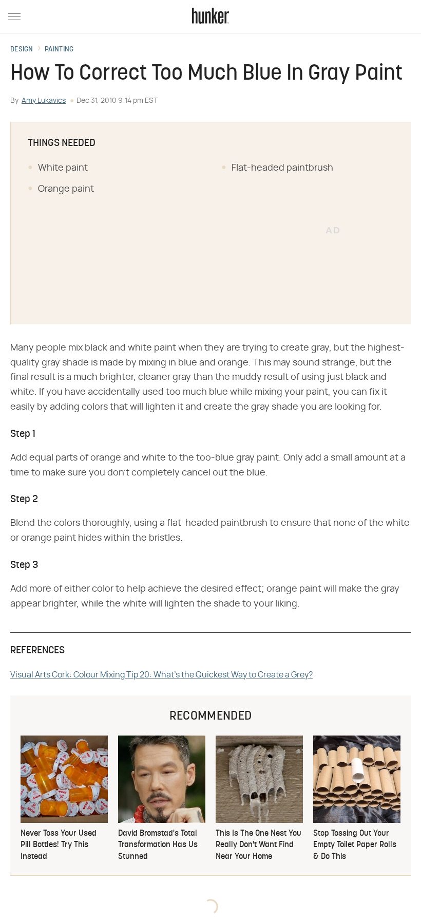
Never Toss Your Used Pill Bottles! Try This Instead (59, 845)
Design (21, 49)
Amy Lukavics (44, 100)
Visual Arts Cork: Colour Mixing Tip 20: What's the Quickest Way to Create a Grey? (161, 675)
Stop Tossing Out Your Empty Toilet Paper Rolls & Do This (354, 845)
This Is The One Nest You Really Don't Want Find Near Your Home (258, 845)
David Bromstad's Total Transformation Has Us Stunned (158, 845)
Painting (59, 49)
